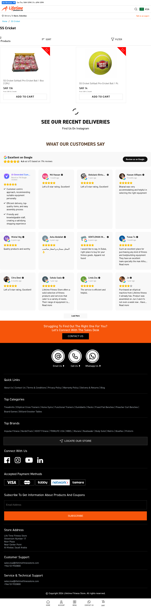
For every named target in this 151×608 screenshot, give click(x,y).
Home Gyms (47, 407)
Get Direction (7, 2)
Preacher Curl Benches (127, 407)
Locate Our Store (77, 440)
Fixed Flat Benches (104, 407)
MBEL (69, 431)
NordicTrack (27, 431)
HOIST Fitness (42, 431)
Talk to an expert (142, 16)
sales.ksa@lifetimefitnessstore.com (21, 562)
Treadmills (9, 407)
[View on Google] (45, 176)
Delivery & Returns (89, 387)
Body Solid (100, 431)
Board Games (11, 411)
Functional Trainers (64, 407)
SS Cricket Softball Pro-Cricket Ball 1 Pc (98, 83)
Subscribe (75, 515)
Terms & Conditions (36, 387)
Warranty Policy (70, 387)
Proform (129, 431)
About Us (8, 387)
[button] (144, 9)
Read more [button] (124, 264)
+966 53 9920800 (12, 565)
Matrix (110, 431)
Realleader (88, 431)
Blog (102, 387)
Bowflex (119, 431)
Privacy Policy (54, 387)
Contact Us (75, 336)
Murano (78, 431)
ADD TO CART (25, 96)
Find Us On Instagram (75, 128)
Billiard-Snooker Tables (30, 411)
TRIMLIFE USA (57, 431)
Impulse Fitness (12, 431)
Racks (90, 407)
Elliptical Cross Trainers (28, 407)
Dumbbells (80, 407)
